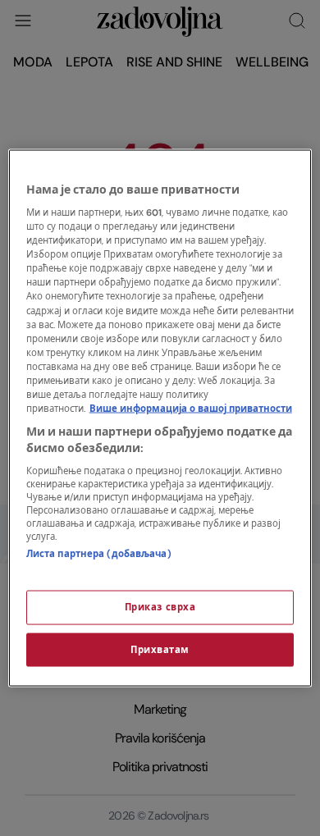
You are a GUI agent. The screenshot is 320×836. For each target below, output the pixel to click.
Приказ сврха (160, 607)
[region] (160, 418)
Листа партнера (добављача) (98, 554)
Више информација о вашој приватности (190, 409)
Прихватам (160, 649)
